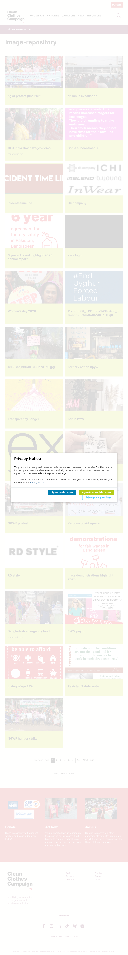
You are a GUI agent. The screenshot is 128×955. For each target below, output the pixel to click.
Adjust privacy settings (98, 497)
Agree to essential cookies (96, 492)
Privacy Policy (37, 482)
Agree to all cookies (62, 492)
